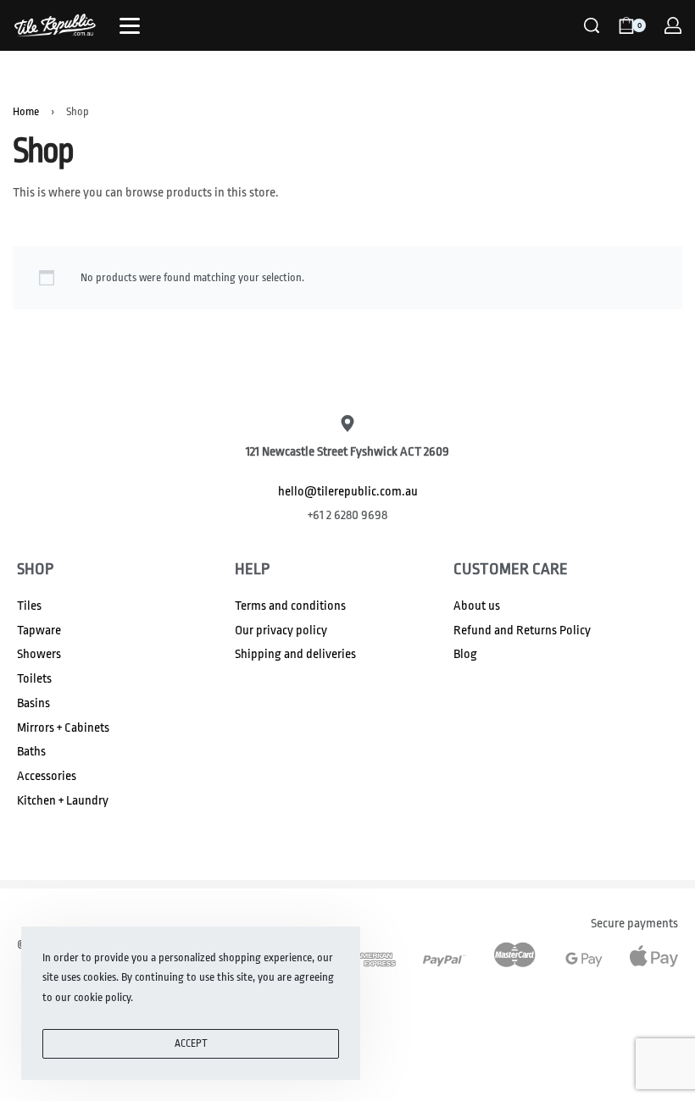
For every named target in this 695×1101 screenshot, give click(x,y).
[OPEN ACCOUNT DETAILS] (673, 25)
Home (26, 111)
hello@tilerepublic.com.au (348, 491)
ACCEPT (191, 1043)
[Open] (130, 26)
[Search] (591, 25)
